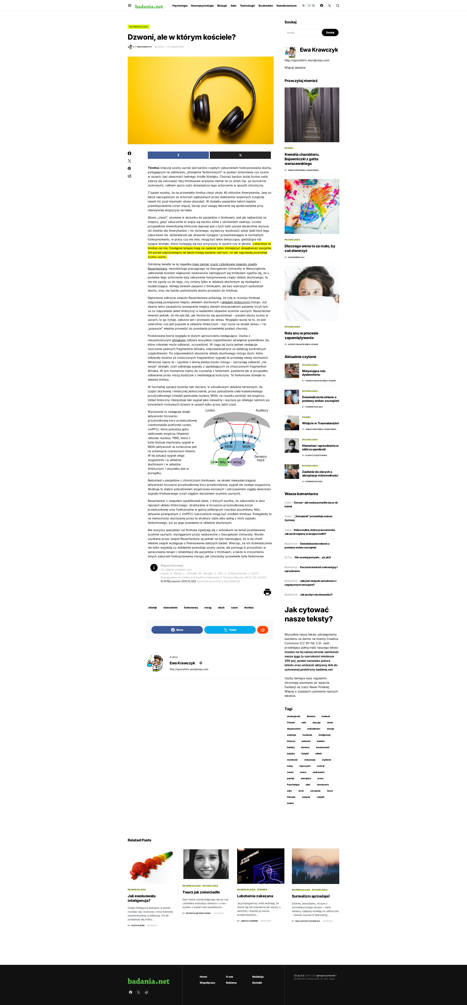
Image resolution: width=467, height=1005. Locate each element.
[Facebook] (322, 5)
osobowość (319, 772)
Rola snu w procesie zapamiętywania (301, 335)
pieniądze (306, 778)
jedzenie (306, 741)
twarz (330, 790)
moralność (292, 759)
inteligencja (324, 735)
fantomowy (191, 607)
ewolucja (291, 735)
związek (306, 797)
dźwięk (152, 607)
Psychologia (292, 239)
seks (289, 790)
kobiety (291, 747)
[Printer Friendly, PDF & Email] (267, 592)
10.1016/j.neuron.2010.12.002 (178, 581)
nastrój (320, 766)
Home (203, 976)
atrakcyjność (293, 716)
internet (291, 741)
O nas (229, 976)
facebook (307, 735)
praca (320, 778)
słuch (221, 607)
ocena (303, 772)
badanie (326, 716)
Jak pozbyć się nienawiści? (316, 594)
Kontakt (257, 982)
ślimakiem (179, 340)
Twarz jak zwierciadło (201, 892)
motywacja (309, 759)
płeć (308, 784)
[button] (130, 5)
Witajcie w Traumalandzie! (320, 423)
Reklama (231, 982)
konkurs (305, 747)
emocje (330, 728)
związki (320, 797)
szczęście (315, 790)
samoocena (323, 784)
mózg (207, 607)
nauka (290, 772)
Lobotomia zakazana (255, 896)
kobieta (321, 741)
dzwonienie (170, 607)
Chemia (291, 722)
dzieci (330, 722)
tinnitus (249, 607)
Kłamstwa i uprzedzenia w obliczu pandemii (320, 447)
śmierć (290, 803)
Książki (289, 148)
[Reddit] (146, 992)
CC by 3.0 (299, 975)
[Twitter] (329, 5)
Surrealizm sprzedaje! (311, 896)
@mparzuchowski (326, 975)
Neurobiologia (139, 27)
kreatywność (322, 747)
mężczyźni (304, 766)
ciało (303, 722)
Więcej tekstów (295, 67)
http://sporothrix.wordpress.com (189, 669)
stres (301, 790)
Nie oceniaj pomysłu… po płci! (313, 557)
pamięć (290, 778)
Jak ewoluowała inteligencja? (141, 898)
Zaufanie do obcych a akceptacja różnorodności (320, 473)
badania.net (324, 669)
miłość (318, 753)
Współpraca (207, 982)
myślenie (326, 759)
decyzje (316, 722)
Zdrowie (291, 797)
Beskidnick (291, 543)
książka (291, 753)
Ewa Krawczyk (182, 663)
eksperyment (294, 728)
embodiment (313, 728)
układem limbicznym (236, 302)
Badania (311, 716)
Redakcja (258, 976)
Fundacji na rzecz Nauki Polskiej (307, 687)
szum (234, 607)
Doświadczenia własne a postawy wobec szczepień (320, 399)
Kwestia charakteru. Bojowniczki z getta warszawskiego (302, 159)
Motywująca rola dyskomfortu (313, 372)
